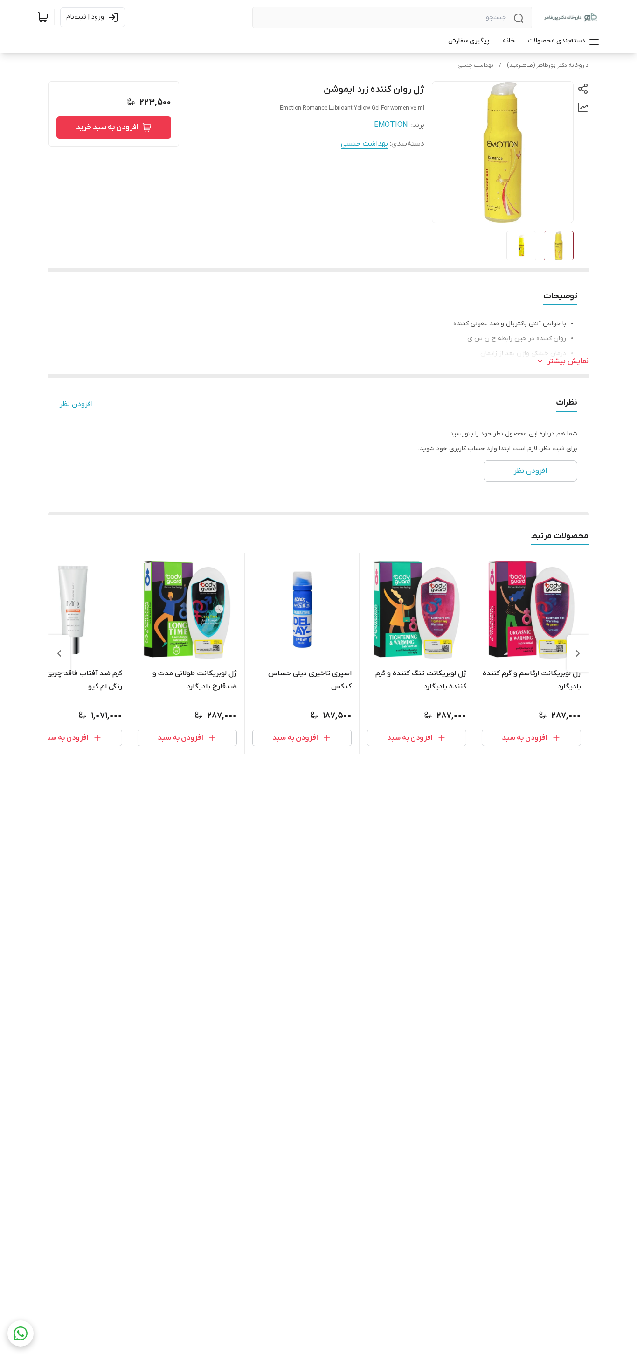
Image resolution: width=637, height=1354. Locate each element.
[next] (59, 653)
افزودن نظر (76, 404)
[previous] (578, 653)
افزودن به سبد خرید (107, 127)
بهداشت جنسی (475, 65)
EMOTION (391, 125)
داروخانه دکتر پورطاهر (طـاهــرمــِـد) (548, 65)
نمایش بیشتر (568, 361)
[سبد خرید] (42, 17)
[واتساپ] (20, 1333)
